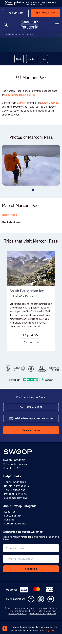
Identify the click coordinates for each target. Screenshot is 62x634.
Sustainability (12, 515)
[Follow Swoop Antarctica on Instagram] (41, 599)
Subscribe (31, 569)
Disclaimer (51, 611)
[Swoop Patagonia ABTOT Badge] (19, 369)
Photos (32, 59)
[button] (29, 190)
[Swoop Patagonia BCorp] (8, 369)
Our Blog (9, 519)
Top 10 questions (14, 489)
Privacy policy (48, 630)
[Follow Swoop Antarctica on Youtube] (51, 599)
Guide (19, 59)
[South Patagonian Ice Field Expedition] (31, 268)
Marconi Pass (28, 34)
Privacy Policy (37, 611)
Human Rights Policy (18, 613)
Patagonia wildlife (15, 493)
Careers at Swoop (15, 523)
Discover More (31, 342)
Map (44, 59)
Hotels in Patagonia (16, 485)
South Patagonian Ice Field (21, 94)
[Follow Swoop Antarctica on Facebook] (31, 599)
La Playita (22, 102)
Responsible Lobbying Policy (43, 613)
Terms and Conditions (18, 611)
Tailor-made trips (15, 481)
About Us (10, 511)
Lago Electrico (50, 102)
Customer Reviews (16, 497)
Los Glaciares (10, 34)
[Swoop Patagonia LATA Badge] (42, 369)
